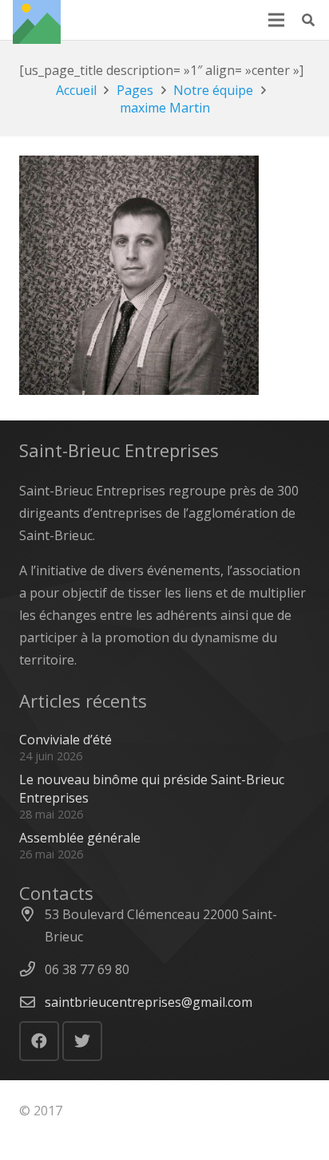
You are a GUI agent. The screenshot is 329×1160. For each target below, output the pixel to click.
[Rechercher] (309, 20)
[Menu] (276, 20)
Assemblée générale (80, 837)
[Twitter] (82, 1041)
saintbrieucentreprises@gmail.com (148, 1002)
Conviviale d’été (65, 739)
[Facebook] (39, 1041)
